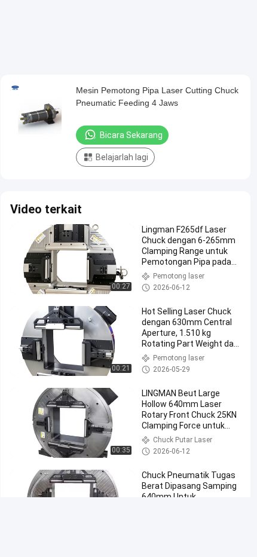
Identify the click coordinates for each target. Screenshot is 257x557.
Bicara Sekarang (131, 135)
